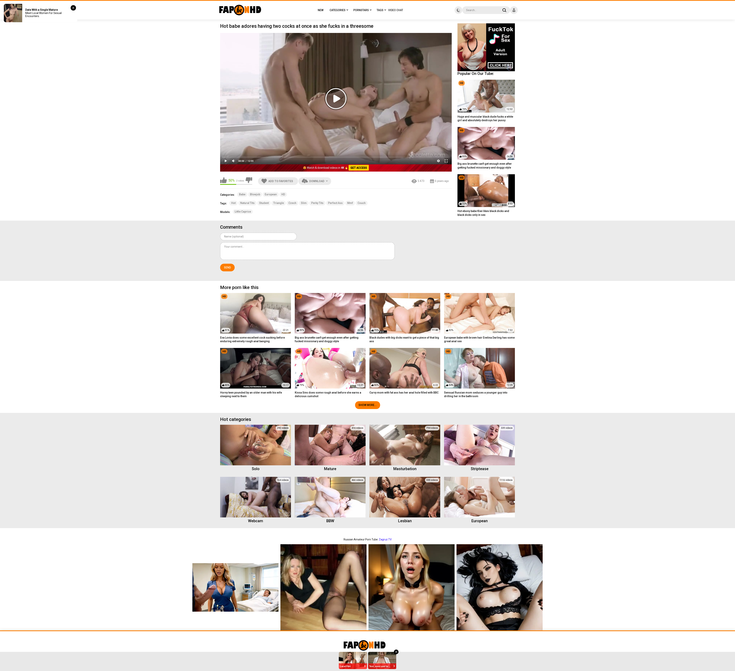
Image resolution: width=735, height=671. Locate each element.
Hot (233, 203)
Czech (292, 203)
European (271, 194)
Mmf (350, 203)
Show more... (368, 405)
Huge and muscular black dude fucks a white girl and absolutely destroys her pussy (485, 118)
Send (227, 267)
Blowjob (255, 194)
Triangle (278, 203)
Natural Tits (247, 203)
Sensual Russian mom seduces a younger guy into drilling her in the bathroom (475, 394)
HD (283, 194)
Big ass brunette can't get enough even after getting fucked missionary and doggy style (484, 165)
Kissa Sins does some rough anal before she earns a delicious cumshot (328, 394)
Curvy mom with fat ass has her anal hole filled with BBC (404, 392)
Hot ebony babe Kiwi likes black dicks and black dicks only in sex (483, 212)
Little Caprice (243, 211)
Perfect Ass (335, 203)
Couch (362, 203)
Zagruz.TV (385, 539)
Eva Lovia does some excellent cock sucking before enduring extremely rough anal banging (252, 339)
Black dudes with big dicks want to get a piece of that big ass (404, 339)
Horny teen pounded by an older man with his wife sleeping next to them (251, 394)
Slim (304, 203)
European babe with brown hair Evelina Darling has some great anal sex (479, 339)
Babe (242, 194)
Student (264, 203)
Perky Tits (317, 203)
